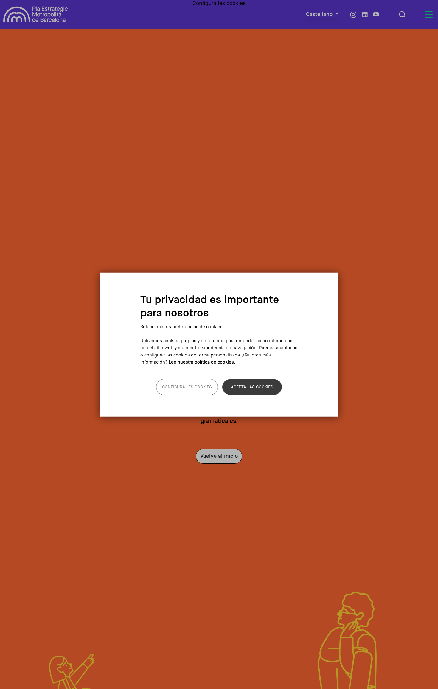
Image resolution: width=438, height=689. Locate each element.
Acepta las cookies (252, 387)
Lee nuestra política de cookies (201, 362)
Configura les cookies (187, 387)
